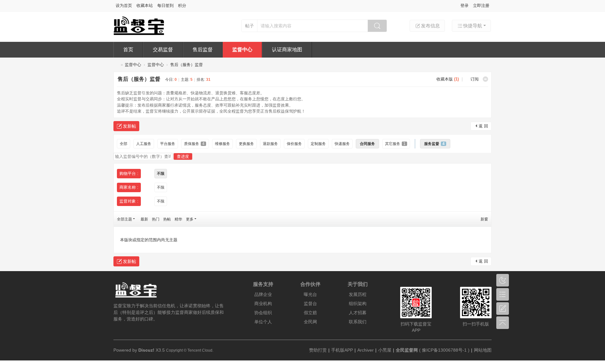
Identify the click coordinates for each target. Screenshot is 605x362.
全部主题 (124, 219)
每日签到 (165, 5)
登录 (464, 5)
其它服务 (395, 144)
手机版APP (342, 350)
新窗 (484, 219)
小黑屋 (384, 350)
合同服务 (367, 144)
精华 (178, 219)
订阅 (474, 79)
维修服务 (222, 144)
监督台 (115, 64)
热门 (155, 219)
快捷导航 (472, 25)
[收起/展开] (485, 79)
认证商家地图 (287, 49)
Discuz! (146, 350)
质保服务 (194, 144)
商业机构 (263, 303)
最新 (144, 219)
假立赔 (310, 312)
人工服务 (143, 144)
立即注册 (481, 5)
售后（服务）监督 (186, 64)
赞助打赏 (318, 350)
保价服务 (294, 144)
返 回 (483, 126)
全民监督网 (407, 350)
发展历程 (357, 294)
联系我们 (357, 321)
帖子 (249, 25)
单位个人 (263, 321)
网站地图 (483, 350)
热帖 (167, 219)
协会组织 (263, 312)
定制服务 (318, 144)
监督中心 (242, 49)
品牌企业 (263, 294)
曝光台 (310, 294)
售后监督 (203, 49)
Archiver (365, 350)
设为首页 (124, 5)
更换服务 (246, 144)
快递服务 (342, 144)
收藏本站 (144, 5)
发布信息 (430, 25)
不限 (160, 173)
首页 (128, 49)
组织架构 (357, 303)
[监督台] (144, 33)
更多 (189, 219)
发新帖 (129, 126)
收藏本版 (447, 79)
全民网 (310, 321)
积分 (182, 5)
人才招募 (357, 312)
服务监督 (434, 144)
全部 (123, 144)
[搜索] (377, 26)
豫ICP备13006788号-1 (444, 350)
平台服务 (167, 144)
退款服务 (270, 144)
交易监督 (163, 49)
